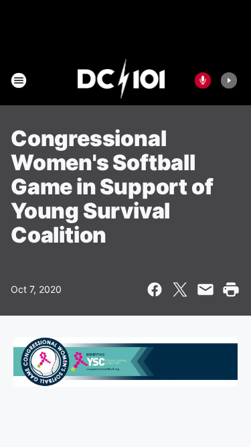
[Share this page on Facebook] (154, 289)
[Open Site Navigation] (19, 80)
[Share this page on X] (180, 289)
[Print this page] (231, 289)
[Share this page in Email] (205, 289)
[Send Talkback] (203, 80)
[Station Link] (121, 80)
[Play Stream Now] (229, 80)
